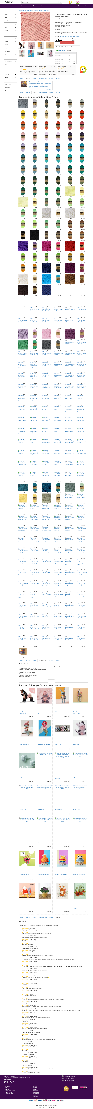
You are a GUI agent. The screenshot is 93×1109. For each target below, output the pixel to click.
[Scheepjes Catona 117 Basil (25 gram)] (46, 257)
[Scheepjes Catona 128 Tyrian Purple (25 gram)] (70, 268)
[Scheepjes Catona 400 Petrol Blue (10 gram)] (34, 487)
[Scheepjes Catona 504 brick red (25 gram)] (46, 542)
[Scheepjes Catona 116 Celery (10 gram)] (34, 257)
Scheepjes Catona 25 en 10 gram (41, 10)
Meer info (28, 78)
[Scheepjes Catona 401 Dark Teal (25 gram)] (46, 487)
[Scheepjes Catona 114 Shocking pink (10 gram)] (58, 246)
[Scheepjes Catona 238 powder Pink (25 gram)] (46, 334)
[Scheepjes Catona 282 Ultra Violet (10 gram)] (34, 421)
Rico (6, 80)
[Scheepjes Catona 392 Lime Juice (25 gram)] (46, 454)
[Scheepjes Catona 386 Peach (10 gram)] (58, 432)
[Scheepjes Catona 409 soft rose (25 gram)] (46, 509)
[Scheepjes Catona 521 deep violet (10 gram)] (34, 608)
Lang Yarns (7, 74)
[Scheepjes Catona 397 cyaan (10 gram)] (34, 476)
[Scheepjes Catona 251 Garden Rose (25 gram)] (70, 366)
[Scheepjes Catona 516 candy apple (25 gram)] (46, 586)
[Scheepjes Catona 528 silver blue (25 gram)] (46, 630)
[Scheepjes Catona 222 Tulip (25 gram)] (70, 323)
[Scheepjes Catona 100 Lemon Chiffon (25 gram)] (70, 191)
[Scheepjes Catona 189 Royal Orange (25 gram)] (70, 301)
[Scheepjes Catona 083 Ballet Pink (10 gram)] (34, 136)
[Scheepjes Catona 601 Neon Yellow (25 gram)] (70, 630)
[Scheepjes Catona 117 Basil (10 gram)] (58, 257)
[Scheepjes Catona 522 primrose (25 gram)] (46, 608)
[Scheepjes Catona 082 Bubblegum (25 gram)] (70, 125)
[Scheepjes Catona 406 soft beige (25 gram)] (70, 498)
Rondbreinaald (8, 1092)
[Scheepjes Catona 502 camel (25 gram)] (70, 531)
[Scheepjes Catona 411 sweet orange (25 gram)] (23, 520)
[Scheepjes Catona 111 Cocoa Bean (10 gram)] (58, 235)
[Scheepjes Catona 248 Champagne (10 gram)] (34, 366)
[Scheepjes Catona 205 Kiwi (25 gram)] (70, 312)
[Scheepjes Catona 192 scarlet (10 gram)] (34, 312)
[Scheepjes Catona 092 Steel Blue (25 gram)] (23, 169)
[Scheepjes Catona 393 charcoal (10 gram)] (82, 454)
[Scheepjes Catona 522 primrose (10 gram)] (58, 608)
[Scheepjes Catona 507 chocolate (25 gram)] (46, 553)
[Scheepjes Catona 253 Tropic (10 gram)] (58, 377)
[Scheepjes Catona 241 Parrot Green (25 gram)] (23, 344)
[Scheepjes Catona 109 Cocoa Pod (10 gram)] (82, 224)
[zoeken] (60, 2)
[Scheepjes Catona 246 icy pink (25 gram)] (46, 355)
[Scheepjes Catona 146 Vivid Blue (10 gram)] (58, 279)
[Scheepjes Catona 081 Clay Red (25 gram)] (46, 125)
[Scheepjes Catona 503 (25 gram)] (23, 542)
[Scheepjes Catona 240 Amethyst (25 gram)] (70, 334)
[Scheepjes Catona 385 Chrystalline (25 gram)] (23, 432)
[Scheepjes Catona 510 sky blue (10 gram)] (58, 564)
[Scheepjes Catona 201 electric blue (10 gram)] (58, 312)
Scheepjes (29, 10)
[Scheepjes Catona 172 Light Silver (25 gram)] (70, 290)
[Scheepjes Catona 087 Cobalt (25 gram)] (46, 147)
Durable (6, 57)
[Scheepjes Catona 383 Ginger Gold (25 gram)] (46, 421)
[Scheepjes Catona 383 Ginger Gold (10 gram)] (58, 421)
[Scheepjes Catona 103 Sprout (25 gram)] (70, 202)
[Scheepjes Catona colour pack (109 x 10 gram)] (23, 652)
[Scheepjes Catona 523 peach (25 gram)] (70, 608)
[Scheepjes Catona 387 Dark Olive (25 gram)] (70, 432)
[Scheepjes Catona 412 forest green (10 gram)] (58, 520)
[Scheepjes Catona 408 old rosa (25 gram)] (23, 509)
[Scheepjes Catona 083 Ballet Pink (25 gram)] (23, 136)
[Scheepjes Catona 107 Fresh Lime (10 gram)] (34, 224)
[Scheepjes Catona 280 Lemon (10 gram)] (58, 410)
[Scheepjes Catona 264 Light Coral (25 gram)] (23, 410)
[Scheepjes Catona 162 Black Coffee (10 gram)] (34, 290)
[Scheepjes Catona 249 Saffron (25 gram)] (46, 366)
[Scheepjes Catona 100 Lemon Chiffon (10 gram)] (82, 191)
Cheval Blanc (7, 51)
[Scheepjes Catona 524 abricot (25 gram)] (23, 619)
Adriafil (6, 44)
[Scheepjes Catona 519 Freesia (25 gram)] (46, 597)
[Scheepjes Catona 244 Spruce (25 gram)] (70, 344)
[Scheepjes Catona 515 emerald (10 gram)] (34, 586)
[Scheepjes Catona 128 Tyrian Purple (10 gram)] (82, 268)
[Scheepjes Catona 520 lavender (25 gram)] (70, 597)
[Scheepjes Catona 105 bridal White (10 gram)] (58, 213)
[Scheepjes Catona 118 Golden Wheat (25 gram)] (70, 257)
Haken (6, 24)
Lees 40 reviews (64, 16)
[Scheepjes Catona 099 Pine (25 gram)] (46, 191)
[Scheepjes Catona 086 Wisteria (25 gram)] (23, 147)
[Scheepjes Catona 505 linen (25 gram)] (70, 542)
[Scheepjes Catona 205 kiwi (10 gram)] (82, 312)
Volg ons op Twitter (69, 1078)
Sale (74, 6)
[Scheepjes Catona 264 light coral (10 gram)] (34, 410)
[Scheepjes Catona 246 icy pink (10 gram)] (58, 355)
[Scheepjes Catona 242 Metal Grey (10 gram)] (58, 344)
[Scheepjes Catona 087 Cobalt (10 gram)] (58, 147)
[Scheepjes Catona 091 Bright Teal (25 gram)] (70, 158)
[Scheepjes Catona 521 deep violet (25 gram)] (23, 608)
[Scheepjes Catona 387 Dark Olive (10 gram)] (82, 432)
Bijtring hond (58, 744)
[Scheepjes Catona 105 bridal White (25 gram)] (46, 213)
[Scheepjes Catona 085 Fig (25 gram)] (70, 136)
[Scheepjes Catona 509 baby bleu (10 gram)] (34, 564)
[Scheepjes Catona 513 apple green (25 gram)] (46, 575)
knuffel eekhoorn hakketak (61, 907)
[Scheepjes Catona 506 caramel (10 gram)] (34, 553)
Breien (6, 17)
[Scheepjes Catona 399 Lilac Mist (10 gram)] (82, 476)
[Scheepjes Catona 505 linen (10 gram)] (82, 542)
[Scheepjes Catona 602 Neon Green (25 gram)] (23, 641)
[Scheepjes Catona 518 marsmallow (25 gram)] (23, 597)
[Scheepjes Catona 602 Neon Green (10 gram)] (34, 641)
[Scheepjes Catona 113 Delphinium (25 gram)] (23, 246)
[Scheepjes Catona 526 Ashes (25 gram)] (70, 619)
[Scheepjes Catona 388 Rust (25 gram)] (23, 443)
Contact (7, 1089)
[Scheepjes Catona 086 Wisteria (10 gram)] (34, 147)
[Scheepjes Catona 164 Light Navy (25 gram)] (46, 290)
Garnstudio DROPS (8, 61)
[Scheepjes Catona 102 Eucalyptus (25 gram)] (46, 202)
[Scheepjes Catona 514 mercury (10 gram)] (82, 575)
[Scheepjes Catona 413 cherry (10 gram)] (82, 520)
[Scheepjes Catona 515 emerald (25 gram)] (23, 586)
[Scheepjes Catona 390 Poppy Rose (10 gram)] (82, 443)
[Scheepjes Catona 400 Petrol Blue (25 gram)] (23, 487)
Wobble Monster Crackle (43, 874)
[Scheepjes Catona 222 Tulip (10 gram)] (82, 323)
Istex (6, 64)
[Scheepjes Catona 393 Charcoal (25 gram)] (70, 454)
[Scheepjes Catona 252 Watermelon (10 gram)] (34, 377)
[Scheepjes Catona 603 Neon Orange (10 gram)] (58, 641)
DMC (6, 54)
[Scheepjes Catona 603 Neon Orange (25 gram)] (46, 641)
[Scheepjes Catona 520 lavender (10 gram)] (82, 597)
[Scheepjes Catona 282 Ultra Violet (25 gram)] (23, 421)
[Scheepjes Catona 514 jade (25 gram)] (70, 575)
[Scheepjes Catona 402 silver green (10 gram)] (82, 487)
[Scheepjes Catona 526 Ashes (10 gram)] (82, 619)
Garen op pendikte (83, 6)
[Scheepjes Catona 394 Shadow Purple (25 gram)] (23, 465)
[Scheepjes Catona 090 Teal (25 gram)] (46, 158)
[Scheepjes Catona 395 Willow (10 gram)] (58, 465)
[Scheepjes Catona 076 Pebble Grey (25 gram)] (70, 103)
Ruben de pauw (76, 809)
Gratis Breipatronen (9, 1093)
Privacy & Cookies (52, 1105)
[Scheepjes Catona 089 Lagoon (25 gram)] (23, 158)
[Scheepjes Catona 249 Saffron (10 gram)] (58, 366)
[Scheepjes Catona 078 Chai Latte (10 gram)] (58, 114)
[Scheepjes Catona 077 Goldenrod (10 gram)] (34, 114)
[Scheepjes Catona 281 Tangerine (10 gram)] (82, 410)
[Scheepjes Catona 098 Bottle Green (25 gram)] (23, 191)
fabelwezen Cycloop (60, 842)
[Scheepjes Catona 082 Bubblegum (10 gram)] (82, 125)
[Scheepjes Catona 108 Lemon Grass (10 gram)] (58, 224)
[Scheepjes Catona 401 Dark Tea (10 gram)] (58, 487)
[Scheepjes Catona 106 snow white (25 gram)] (70, 213)
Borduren (7, 14)
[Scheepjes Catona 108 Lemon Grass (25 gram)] (46, 224)
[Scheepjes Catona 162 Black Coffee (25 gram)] (23, 290)
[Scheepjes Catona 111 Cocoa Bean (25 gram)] (46, 235)
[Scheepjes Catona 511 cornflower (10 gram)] (82, 564)
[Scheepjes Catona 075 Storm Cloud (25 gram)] (46, 103)
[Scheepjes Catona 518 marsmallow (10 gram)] (34, 597)
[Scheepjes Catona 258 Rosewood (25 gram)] (23, 399)
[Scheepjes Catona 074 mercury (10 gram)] (34, 103)
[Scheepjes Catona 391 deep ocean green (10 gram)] (34, 454)
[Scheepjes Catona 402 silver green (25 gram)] (70, 487)
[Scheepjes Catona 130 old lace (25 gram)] (23, 279)
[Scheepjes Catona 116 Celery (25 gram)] (23, 257)
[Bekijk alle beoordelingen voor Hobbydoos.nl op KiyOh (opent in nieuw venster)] (71, 2)
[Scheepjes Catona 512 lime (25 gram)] (23, 575)
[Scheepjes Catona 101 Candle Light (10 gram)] (34, 202)
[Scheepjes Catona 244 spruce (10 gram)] (82, 344)
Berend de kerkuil (24, 842)
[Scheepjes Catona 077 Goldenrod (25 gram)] (23, 114)
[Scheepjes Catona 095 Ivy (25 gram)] (23, 180)
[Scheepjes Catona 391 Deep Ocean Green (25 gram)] (23, 454)
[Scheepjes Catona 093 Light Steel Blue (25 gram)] (46, 169)
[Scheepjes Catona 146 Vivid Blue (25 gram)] (46, 279)
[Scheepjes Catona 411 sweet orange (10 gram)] (34, 520)
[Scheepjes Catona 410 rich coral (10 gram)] (82, 509)
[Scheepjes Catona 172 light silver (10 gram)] (82, 290)
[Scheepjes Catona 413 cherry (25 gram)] (70, 520)
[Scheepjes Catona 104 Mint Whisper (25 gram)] (23, 213)
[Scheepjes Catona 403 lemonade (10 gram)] (34, 498)
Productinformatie (43, 78)
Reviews (58, 78)
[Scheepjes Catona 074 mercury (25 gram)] (23, 103)
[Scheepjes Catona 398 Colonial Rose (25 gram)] (46, 476)
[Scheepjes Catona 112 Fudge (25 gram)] (70, 235)
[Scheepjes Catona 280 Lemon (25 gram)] (46, 410)
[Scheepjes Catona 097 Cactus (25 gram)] (70, 180)
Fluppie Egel (23, 809)
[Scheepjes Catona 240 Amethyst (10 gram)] (82, 334)
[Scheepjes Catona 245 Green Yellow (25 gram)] (23, 355)
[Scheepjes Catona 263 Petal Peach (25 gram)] (70, 399)
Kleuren (34, 78)
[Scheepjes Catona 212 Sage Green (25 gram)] (46, 323)
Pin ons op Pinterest (69, 1080)
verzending (62, 50)
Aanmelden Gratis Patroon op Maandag (13, 1082)
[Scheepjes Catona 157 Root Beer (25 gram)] (70, 279)
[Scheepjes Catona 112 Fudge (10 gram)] (82, 235)
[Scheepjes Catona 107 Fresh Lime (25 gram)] (23, 224)
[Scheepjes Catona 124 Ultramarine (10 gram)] (58, 268)
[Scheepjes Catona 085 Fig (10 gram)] (82, 136)
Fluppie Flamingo (77, 777)
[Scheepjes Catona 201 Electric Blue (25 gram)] (46, 312)
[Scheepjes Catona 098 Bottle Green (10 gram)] (34, 191)
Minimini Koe (76, 744)
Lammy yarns (7, 67)
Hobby (6, 27)
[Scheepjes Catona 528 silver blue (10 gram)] (58, 630)
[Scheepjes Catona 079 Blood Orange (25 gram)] (70, 114)
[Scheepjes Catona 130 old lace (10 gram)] (34, 279)
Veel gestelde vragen (10, 1090)
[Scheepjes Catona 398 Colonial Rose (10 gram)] (58, 476)
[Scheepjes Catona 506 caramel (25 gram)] (23, 553)
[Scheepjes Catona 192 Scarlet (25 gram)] (23, 312)
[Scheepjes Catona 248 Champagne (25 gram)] (23, 366)
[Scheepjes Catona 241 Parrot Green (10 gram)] (34, 344)
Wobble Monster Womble (79, 874)
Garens (6, 41)
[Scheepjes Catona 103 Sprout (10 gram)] (82, 202)
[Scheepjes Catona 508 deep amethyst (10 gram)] (82, 553)
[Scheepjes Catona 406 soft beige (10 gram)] (82, 498)
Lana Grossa (7, 71)
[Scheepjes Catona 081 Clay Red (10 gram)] (58, 125)
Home (22, 6)
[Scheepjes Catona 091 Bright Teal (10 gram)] (82, 158)
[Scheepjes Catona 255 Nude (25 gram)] (23, 388)
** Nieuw (6, 10)
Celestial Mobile (76, 842)
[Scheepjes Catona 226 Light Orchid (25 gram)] (23, 334)
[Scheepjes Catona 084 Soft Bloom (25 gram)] (46, 136)
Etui (38, 777)
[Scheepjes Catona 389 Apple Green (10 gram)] (58, 443)
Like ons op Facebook (70, 1076)
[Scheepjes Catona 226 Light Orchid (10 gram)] (34, 334)
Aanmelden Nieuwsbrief (9, 1081)
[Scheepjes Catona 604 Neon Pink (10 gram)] (82, 641)
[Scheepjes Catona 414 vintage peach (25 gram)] (23, 531)
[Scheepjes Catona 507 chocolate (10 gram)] (58, 553)
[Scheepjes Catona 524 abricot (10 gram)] (34, 619)
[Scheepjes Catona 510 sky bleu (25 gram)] (46, 564)
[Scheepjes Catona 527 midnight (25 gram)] (23, 630)
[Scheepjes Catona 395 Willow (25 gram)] (46, 465)
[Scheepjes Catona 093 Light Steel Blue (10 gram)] (58, 169)
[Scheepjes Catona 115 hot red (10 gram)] (82, 246)
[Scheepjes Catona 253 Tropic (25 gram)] (46, 377)
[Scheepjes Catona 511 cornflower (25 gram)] (70, 564)
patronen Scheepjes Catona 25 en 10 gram (70, 36)
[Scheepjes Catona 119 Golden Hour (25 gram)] (23, 268)
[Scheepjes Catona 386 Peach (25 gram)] (46, 432)
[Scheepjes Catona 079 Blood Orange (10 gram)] (82, 114)
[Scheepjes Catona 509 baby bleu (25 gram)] (23, 564)
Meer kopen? (63, 18)
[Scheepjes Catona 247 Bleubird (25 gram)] (70, 355)
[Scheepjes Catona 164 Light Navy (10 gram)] (58, 290)
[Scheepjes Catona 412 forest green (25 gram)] (46, 520)
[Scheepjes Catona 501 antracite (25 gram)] (46, 531)
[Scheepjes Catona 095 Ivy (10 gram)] (34, 180)
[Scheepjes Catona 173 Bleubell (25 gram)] (23, 301)
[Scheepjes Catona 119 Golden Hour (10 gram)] (34, 268)
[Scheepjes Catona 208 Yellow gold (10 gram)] (34, 323)
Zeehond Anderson (24, 744)
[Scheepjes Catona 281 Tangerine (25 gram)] (70, 410)
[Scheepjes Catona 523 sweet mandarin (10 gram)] (82, 608)
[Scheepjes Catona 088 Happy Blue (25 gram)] (70, 147)
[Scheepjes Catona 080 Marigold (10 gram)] (34, 125)
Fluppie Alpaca (58, 809)
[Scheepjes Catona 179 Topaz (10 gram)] (58, 301)
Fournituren (7, 20)
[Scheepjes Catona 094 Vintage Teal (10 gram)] (82, 169)
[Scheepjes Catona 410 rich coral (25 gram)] (70, 509)
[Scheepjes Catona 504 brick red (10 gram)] (58, 542)
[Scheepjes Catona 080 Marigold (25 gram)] (23, 125)
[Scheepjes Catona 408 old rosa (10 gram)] (34, 509)
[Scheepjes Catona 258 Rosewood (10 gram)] (34, 399)
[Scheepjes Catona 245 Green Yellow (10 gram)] (34, 355)
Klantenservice (8, 1086)
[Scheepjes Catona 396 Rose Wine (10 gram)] (82, 465)
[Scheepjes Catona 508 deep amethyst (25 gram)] (70, 553)
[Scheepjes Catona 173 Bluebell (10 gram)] (34, 301)
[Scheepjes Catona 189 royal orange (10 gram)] (82, 301)
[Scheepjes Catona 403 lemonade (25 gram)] (23, 498)
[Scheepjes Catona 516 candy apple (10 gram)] (58, 586)
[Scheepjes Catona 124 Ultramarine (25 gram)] (46, 268)
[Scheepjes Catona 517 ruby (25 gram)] (70, 586)
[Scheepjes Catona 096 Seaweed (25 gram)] (46, 180)
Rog (21, 777)
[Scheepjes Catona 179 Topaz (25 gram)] (46, 301)
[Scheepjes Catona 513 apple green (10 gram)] (58, 575)
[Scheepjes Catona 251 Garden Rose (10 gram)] (82, 366)
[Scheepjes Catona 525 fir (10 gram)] (58, 619)
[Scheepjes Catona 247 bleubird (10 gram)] (82, 355)
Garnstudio (36, 1090)
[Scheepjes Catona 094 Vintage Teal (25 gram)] (70, 169)
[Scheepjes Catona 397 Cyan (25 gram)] (23, 476)
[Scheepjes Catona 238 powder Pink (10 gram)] (58, 334)
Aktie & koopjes (8, 90)
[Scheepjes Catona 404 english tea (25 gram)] (46, 498)
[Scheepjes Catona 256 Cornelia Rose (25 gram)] (46, 388)
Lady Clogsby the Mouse (25, 907)
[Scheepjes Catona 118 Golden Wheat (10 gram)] (82, 257)
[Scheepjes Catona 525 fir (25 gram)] (46, 619)
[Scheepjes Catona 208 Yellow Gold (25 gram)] (23, 323)
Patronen (35, 6)
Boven (21, 78)
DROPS (35, 1087)
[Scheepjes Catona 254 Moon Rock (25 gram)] (70, 377)
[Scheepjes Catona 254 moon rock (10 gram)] (82, 377)
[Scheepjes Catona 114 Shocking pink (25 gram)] (46, 246)
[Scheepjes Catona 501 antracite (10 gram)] (58, 531)
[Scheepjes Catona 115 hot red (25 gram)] (70, 246)
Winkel (28, 6)
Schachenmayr (8, 84)
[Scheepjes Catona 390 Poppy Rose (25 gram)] (70, 443)
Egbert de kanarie (42, 842)
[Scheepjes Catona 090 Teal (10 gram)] (58, 158)
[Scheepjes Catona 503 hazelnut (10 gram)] (34, 542)
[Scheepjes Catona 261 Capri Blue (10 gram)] (58, 399)
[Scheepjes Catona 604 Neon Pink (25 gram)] (70, 641)
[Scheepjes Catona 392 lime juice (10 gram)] (58, 454)
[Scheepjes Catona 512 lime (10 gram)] (34, 575)
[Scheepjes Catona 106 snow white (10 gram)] (82, 213)
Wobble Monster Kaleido (61, 874)
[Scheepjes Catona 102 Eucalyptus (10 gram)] (58, 202)
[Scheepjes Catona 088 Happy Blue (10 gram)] (82, 147)
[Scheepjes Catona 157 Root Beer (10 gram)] (82, 279)
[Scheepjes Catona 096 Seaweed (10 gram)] (58, 180)
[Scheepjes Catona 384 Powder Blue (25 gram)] (70, 421)
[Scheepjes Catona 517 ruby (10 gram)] (82, 586)
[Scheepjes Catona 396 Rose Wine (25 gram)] (70, 465)
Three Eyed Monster (24, 874)
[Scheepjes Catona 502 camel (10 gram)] (82, 531)
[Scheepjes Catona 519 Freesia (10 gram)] (58, 597)
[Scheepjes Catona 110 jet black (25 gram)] (23, 235)
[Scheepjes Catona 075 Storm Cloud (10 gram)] (58, 103)
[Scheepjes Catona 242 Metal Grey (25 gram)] (46, 344)
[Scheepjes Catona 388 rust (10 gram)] (34, 443)
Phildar (6, 77)
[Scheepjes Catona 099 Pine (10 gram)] (58, 191)
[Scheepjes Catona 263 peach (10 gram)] (82, 399)
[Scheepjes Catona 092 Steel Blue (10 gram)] (34, 169)
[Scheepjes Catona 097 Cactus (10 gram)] (82, 180)
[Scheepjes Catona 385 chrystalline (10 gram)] (34, 432)
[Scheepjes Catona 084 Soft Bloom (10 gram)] (58, 136)
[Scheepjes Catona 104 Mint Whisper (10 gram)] (34, 213)
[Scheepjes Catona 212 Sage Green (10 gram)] (58, 323)
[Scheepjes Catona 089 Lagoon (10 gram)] (34, 158)
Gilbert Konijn (58, 712)
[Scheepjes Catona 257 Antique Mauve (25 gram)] (70, 388)
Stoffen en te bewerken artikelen (9, 34)
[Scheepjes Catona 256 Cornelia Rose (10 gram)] (58, 388)
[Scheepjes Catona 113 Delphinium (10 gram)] (34, 246)
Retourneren (8, 1087)
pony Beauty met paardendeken (24, 712)
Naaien (6, 30)
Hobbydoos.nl (22, 10)
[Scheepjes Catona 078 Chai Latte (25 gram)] (46, 114)
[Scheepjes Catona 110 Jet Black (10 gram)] (34, 235)
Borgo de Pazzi (8, 48)
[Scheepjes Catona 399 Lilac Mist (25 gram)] (70, 476)
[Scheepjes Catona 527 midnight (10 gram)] (34, 630)
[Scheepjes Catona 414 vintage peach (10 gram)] (34, 531)
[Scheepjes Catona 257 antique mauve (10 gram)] (82, 388)
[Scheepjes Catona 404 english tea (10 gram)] (58, 498)
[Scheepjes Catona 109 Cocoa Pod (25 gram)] (70, 224)
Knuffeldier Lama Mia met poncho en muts (79, 712)
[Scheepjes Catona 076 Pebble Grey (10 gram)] (82, 103)
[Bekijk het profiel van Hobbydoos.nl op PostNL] (75, 1087)
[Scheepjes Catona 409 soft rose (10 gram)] (58, 509)
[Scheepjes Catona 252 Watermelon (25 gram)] (23, 377)
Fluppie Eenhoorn (42, 809)
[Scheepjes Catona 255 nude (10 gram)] (34, 388)
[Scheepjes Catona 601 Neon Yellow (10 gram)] (82, 630)
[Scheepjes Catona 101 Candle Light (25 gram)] (23, 202)
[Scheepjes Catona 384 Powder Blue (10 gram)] (82, 421)
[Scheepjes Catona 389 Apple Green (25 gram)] (46, 443)
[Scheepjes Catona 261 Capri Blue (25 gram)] (46, 399)
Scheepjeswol (7, 87)
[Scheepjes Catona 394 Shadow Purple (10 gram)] (34, 465)
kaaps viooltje (41, 907)
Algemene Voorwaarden (41, 1105)
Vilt (5, 38)
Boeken (43, 6)
